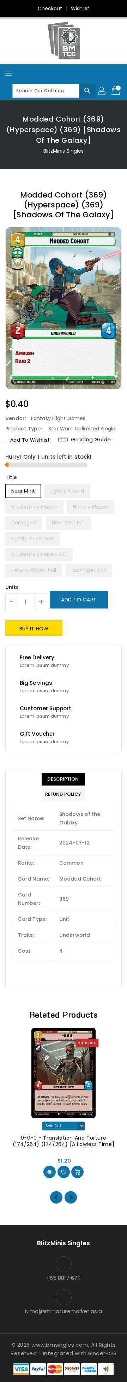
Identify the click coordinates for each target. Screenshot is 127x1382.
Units (12, 587)
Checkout (50, 8)
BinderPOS (102, 1353)
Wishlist (80, 8)
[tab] (63, 779)
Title (11, 477)
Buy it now (33, 628)
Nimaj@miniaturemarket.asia (63, 1311)
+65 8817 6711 (63, 1278)
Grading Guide (91, 439)
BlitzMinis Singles (63, 150)
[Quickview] (49, 1172)
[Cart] (116, 91)
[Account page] (102, 91)
